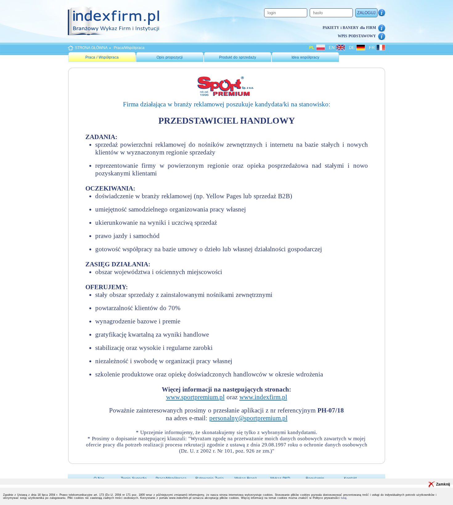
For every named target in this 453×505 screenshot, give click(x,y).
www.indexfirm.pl (263, 397)
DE (352, 47)
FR (372, 47)
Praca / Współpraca (102, 57)
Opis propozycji (170, 57)
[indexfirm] (113, 20)
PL (312, 47)
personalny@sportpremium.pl (248, 418)
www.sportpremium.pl (195, 397)
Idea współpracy (305, 57)
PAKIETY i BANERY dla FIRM (349, 28)
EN (332, 47)
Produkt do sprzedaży (237, 57)
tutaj (343, 497)
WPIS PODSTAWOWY (357, 36)
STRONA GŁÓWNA (91, 48)
